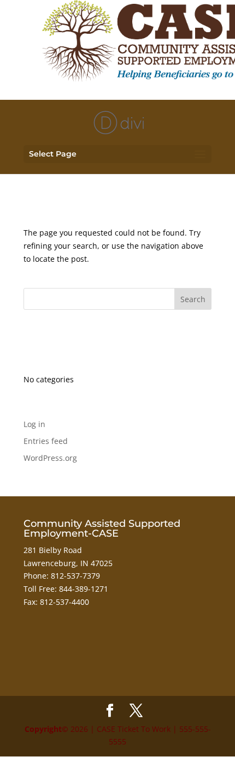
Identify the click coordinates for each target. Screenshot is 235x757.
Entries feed (46, 441)
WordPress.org (50, 458)
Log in (34, 424)
